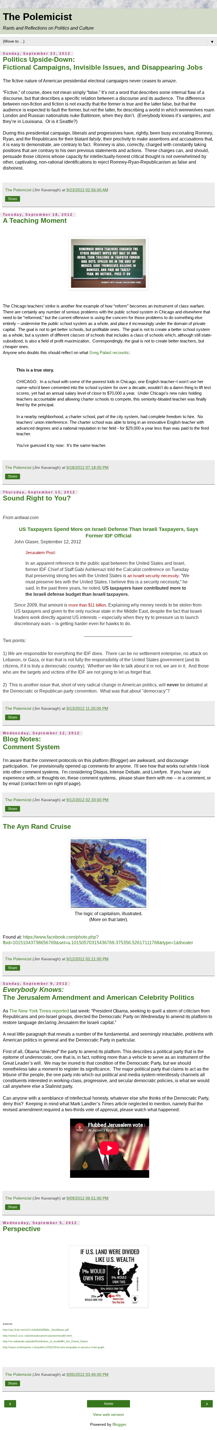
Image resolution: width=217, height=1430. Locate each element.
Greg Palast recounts (109, 352)
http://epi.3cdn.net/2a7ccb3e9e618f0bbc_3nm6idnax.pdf (36, 1329)
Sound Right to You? (37, 498)
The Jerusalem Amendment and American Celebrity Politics (98, 993)
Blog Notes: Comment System (31, 743)
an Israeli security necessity (153, 575)
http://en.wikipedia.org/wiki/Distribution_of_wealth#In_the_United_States (45, 1341)
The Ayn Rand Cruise (37, 826)
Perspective (21, 1229)
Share (12, 199)
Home (108, 1404)
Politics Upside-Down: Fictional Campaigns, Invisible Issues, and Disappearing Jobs (103, 63)
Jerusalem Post (40, 552)
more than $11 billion (87, 605)
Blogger (119, 1424)
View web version (108, 1414)
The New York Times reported (39, 1011)
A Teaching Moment (35, 220)
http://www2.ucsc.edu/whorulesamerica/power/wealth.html (37, 1335)
